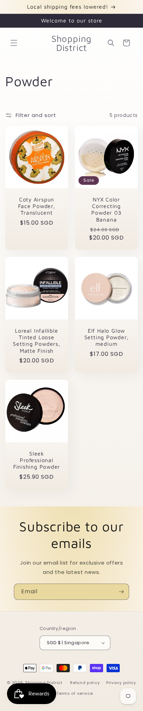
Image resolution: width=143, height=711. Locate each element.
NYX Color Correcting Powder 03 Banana (106, 209)
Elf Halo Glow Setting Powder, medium (106, 337)
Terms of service (75, 693)
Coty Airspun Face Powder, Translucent (36, 206)
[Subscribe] (121, 592)
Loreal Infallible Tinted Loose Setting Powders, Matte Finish (36, 340)
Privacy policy (121, 682)
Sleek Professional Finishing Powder (36, 460)
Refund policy (85, 682)
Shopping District (43, 682)
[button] (14, 43)
